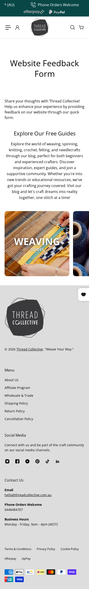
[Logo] (40, 27)
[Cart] (81, 27)
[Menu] (8, 27)
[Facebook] (17, 461)
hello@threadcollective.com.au (28, 495)
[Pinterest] (37, 461)
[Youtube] (27, 461)
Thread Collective (29, 349)
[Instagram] (37, 243)
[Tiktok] (47, 461)
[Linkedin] (57, 461)
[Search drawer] (72, 27)
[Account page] (17, 27)
